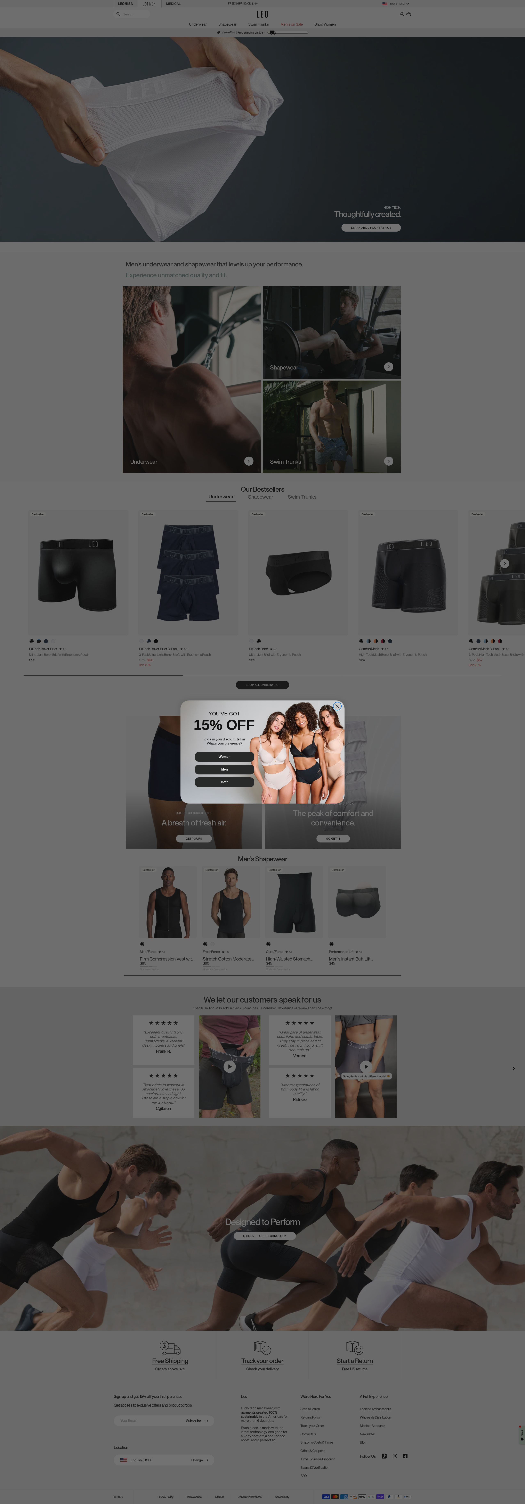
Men (224, 769)
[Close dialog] (337, 706)
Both (224, 782)
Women (225, 756)
